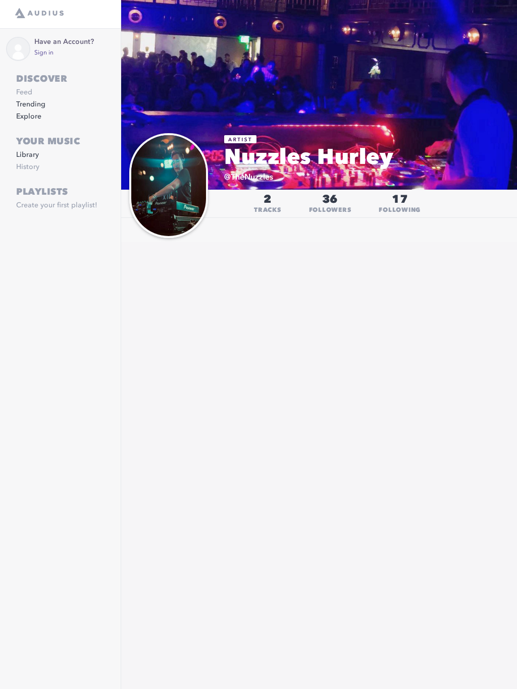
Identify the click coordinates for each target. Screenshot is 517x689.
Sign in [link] (44, 53)
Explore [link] (28, 116)
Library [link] (27, 154)
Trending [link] (30, 104)
